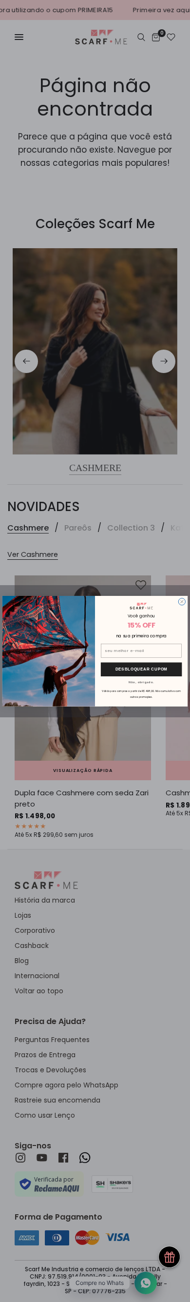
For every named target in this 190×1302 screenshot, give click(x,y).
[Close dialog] (181, 601)
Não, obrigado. (141, 682)
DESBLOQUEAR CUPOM (141, 669)
